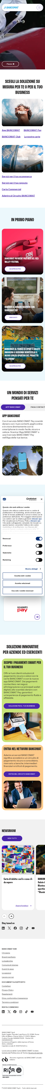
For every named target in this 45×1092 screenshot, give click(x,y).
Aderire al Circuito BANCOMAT (18, 195)
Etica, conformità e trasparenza (15, 998)
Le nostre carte (32, 136)
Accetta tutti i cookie (22, 576)
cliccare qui (37, 519)
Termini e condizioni (10, 1002)
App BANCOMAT (11, 130)
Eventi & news (8, 969)
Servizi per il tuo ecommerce (17, 176)
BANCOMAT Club (11, 136)
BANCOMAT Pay (32, 130)
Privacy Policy (8, 990)
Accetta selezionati (22, 583)
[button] (39, 7)
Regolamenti (7, 994)
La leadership (7, 961)
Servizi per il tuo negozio (15, 183)
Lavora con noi (8, 977)
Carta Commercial (11, 189)
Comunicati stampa (10, 965)
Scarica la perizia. (35, 1053)
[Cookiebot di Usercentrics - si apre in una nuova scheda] (27, 499)
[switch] (39, 546)
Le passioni (6, 973)
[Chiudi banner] (41, 499)
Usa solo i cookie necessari (22, 591)
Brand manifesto (9, 957)
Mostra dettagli (31, 569)
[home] (11, 7)
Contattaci (6, 986)
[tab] (13, 407)
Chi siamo (6, 953)
